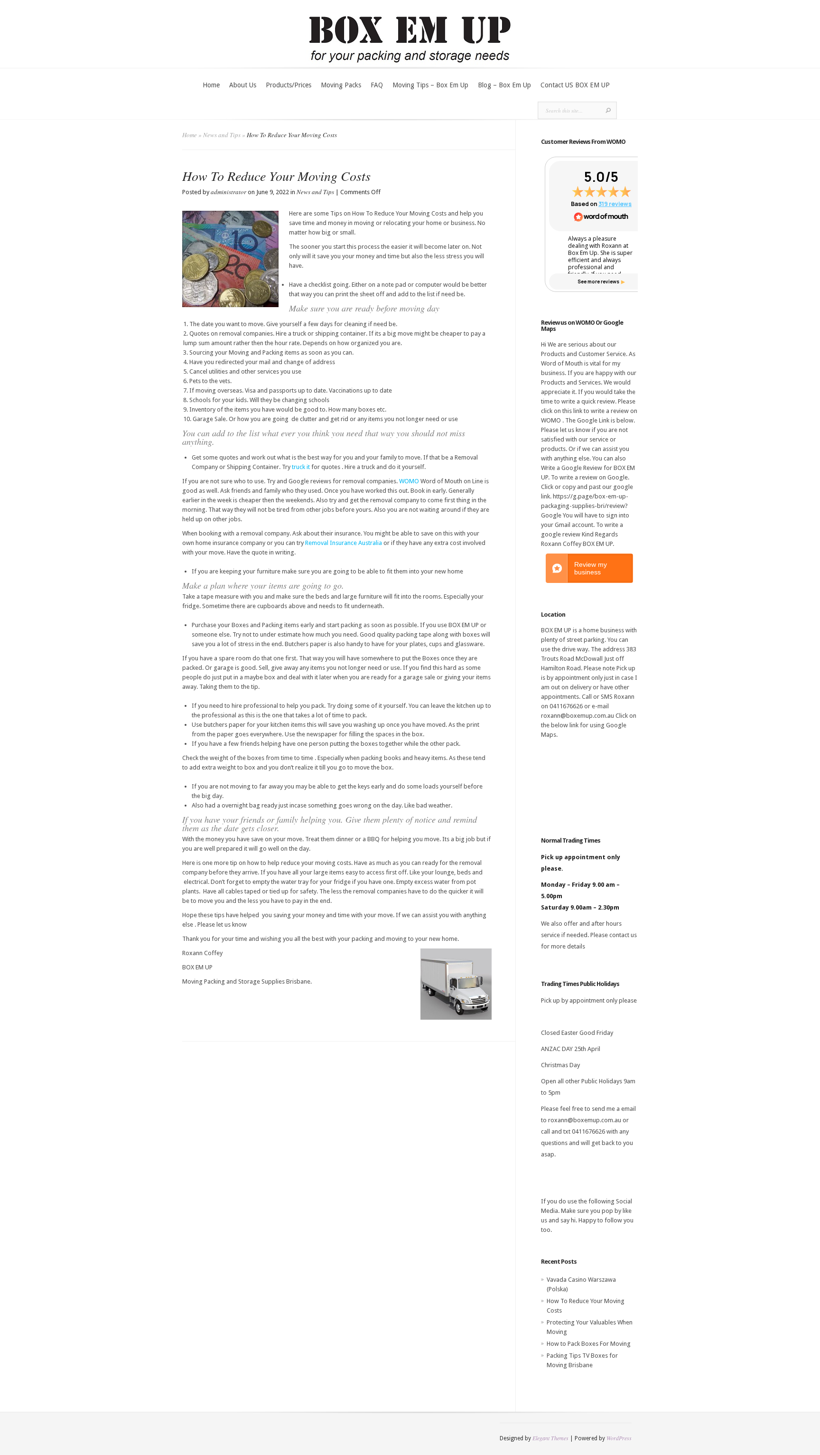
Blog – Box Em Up (504, 85)
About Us (242, 85)
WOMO (409, 481)
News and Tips (222, 135)
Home (211, 85)
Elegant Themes (550, 1438)
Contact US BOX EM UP (575, 85)
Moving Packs (341, 85)
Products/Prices (288, 85)
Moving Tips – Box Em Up (430, 85)
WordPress (619, 1438)
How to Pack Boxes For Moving (589, 1343)
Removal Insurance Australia (343, 542)
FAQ (377, 85)
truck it (301, 466)
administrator (228, 192)
